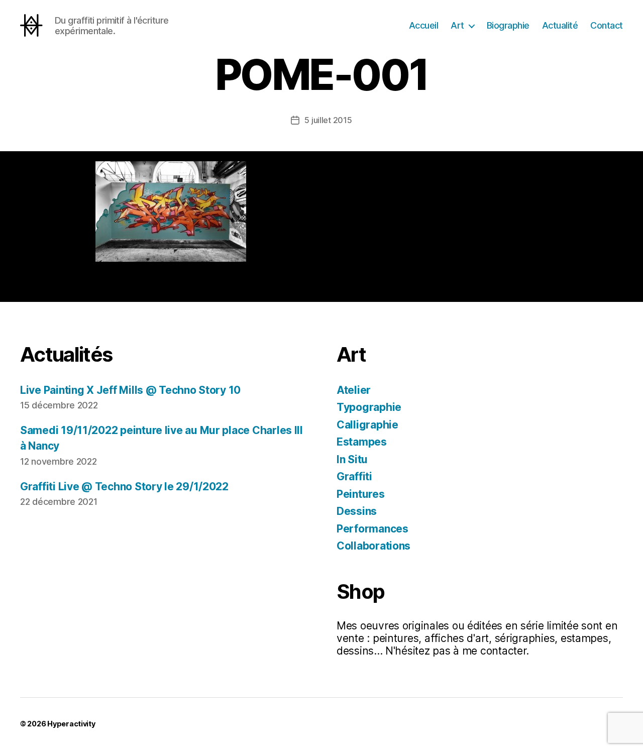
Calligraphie (367, 424)
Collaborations (373, 546)
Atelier (354, 390)
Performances (372, 528)
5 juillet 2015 (328, 120)
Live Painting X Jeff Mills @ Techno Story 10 (130, 390)
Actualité (560, 25)
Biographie (508, 25)
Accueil (424, 25)
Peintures (361, 494)
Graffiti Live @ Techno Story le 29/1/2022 (124, 486)
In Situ (352, 459)
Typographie (369, 407)
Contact (606, 25)
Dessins (357, 511)
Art (457, 25)
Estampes (362, 442)
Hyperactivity (71, 723)
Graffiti (354, 476)
